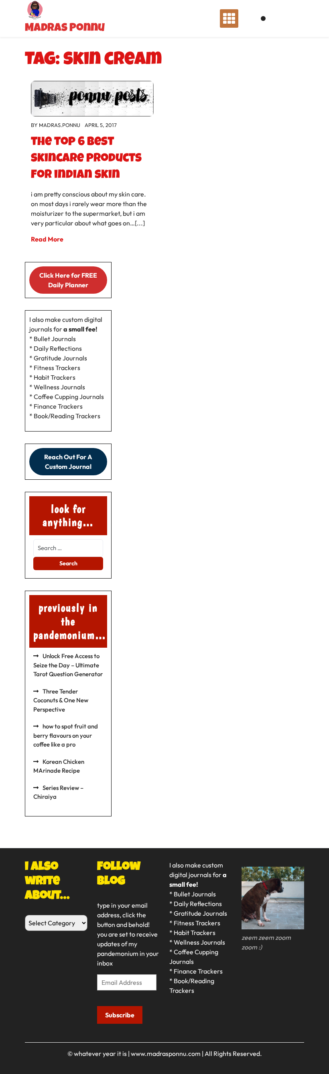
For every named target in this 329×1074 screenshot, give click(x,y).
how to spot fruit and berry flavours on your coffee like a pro (65, 735)
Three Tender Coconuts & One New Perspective (60, 700)
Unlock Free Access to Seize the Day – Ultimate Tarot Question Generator (68, 665)
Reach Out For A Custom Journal (68, 462)
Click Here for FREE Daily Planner (68, 280)
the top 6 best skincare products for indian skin (86, 159)
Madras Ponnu (65, 28)
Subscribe (119, 1015)
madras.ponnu (59, 125)
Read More (47, 239)
